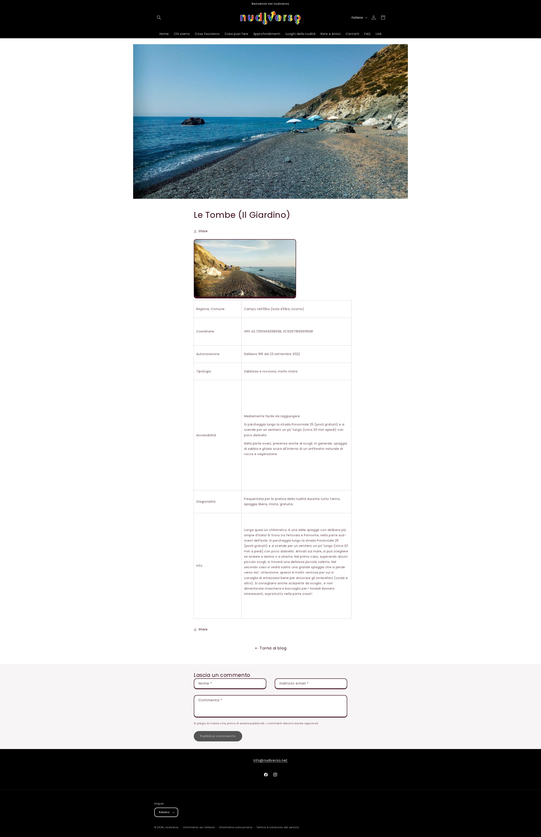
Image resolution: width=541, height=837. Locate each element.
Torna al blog (273, 648)
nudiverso (172, 827)
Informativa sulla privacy (236, 827)
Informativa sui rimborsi (199, 827)
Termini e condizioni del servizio (277, 827)
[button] (159, 17)
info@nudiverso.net (270, 760)
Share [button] (203, 231)
